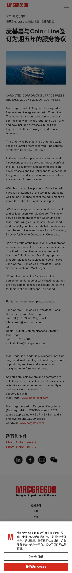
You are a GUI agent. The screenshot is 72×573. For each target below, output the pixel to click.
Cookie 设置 (36, 556)
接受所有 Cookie (36, 566)
